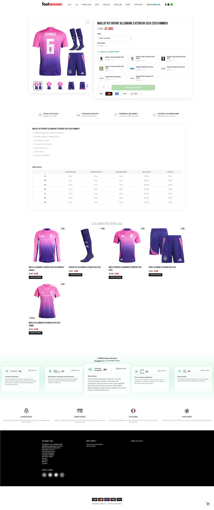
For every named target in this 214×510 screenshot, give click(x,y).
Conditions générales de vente (52, 446)
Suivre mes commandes (94, 444)
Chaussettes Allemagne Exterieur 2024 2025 (85, 267)
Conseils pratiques (48, 453)
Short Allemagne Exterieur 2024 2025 (162, 267)
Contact (44, 463)
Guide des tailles (47, 456)
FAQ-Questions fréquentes (51, 448)
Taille (99, 34)
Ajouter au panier (133, 87)
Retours (44, 462)
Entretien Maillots (48, 455)
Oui (103, 46)
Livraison (45, 460)
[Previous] (33, 86)
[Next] (87, 86)
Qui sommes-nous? (48, 451)
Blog (43, 465)
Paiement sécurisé (48, 449)
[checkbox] (112, 44)
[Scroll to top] (107, 500)
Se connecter (91, 446)
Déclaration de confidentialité (52, 444)
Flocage (44, 458)
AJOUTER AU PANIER (35, 277)
